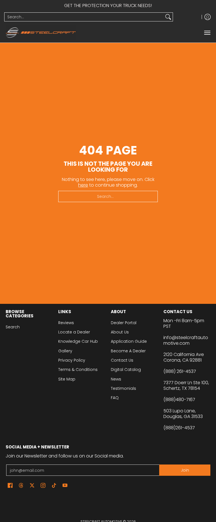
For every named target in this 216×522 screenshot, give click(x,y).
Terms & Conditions (78, 369)
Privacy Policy (71, 360)
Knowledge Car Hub (78, 341)
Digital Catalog (126, 369)
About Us (120, 332)
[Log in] (207, 17)
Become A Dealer (128, 351)
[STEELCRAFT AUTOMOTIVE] (41, 33)
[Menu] (207, 33)
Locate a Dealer (74, 332)
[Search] (168, 17)
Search (13, 327)
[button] (10, 485)
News (116, 379)
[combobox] (84, 17)
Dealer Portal (123, 323)
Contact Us (122, 360)
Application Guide (129, 341)
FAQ (115, 398)
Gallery (65, 351)
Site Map (66, 379)
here (83, 185)
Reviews (66, 323)
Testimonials (123, 388)
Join (185, 470)
